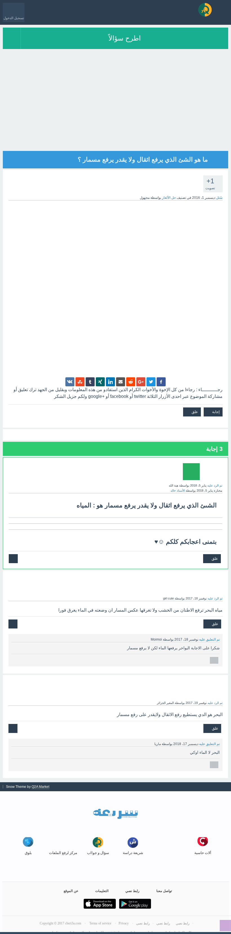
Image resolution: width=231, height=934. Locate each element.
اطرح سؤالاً (124, 38)
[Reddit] (130, 381)
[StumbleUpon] (80, 381)
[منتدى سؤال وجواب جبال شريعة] (205, 10)
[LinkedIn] (110, 381)
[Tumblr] (90, 381)
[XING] (100, 381)
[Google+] (140, 381)
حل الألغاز (169, 198)
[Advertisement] (115, 111)
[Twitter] (151, 381)
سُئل (219, 198)
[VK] (69, 381)
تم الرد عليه (214, 485)
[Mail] (120, 381)
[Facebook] (161, 381)
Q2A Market (40, 787)
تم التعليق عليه (209, 639)
